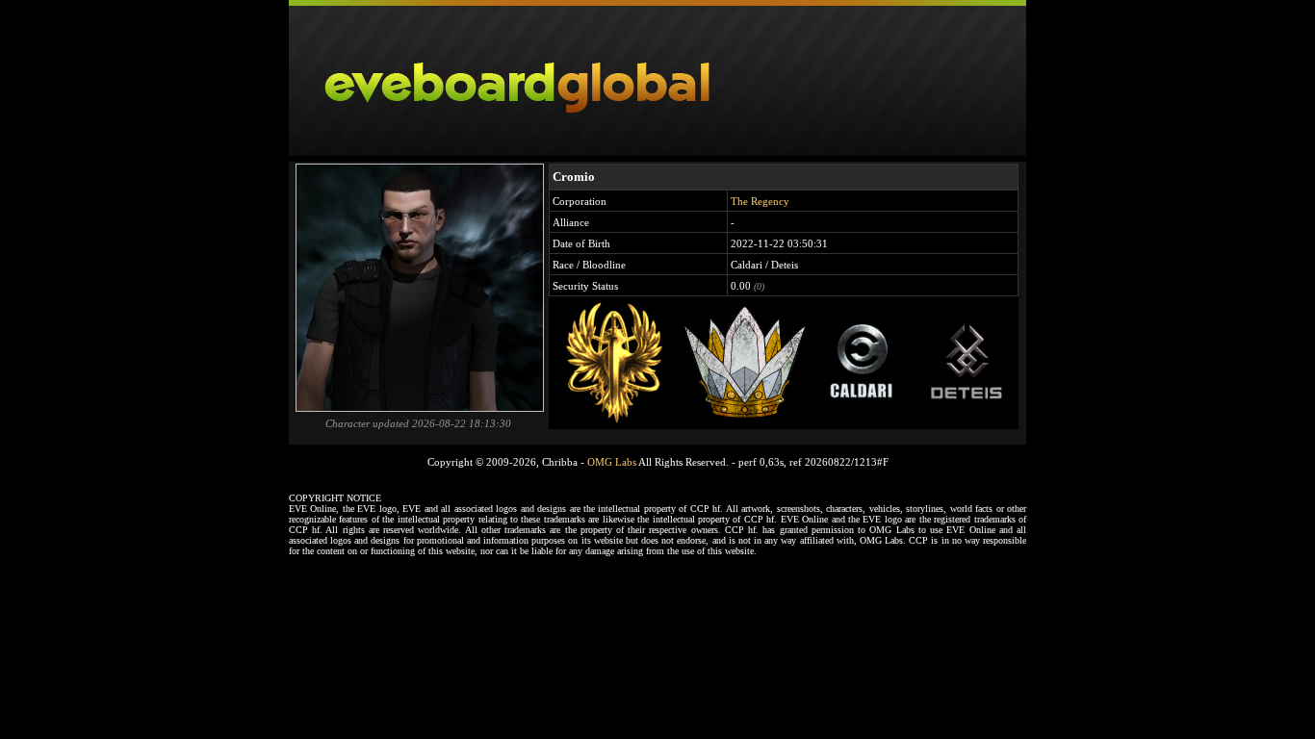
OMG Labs (611, 462)
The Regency (760, 201)
